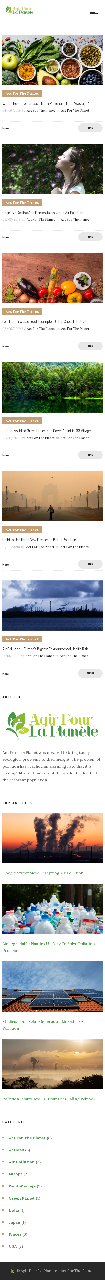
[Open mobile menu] (95, 12)
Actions (16, 1149)
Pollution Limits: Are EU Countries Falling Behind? (48, 1098)
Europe (15, 1174)
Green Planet (22, 1198)
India (14, 1210)
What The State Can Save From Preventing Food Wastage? (45, 103)
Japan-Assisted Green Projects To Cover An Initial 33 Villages (47, 430)
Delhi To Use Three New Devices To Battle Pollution (39, 539)
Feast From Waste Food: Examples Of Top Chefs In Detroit (44, 321)
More (5, 128)
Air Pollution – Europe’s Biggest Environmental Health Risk (45, 648)
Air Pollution (22, 1162)
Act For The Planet (41, 110)
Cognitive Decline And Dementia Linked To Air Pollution (42, 212)
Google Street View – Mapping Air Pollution (42, 872)
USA (13, 1246)
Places (15, 1234)
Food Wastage (22, 1186)
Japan (14, 1222)
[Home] (19, 14)
